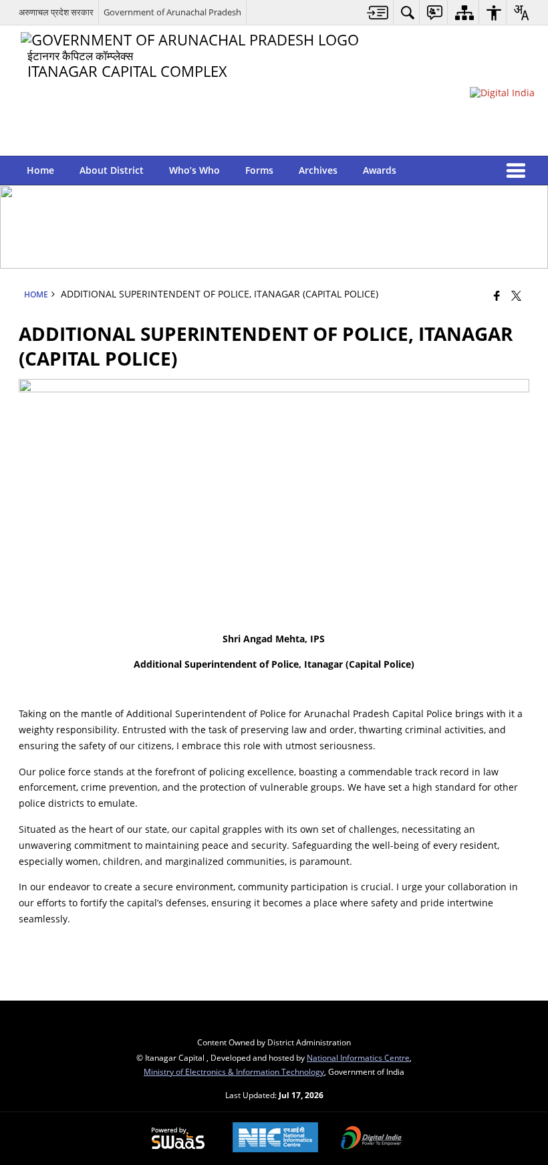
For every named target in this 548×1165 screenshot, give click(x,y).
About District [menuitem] (112, 170)
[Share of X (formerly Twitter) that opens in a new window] (516, 295)
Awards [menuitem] (379, 170)
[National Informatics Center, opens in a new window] (275, 1138)
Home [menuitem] (40, 170)
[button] (519, 170)
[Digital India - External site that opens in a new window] (502, 92)
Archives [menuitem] (318, 170)
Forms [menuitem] (259, 170)
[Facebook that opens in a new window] (497, 295)
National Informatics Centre (358, 1057)
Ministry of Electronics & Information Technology (234, 1071)
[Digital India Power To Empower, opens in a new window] (371, 1139)
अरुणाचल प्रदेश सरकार (56, 12)
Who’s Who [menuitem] (194, 170)
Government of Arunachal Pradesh (172, 12)
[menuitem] (378, 12)
